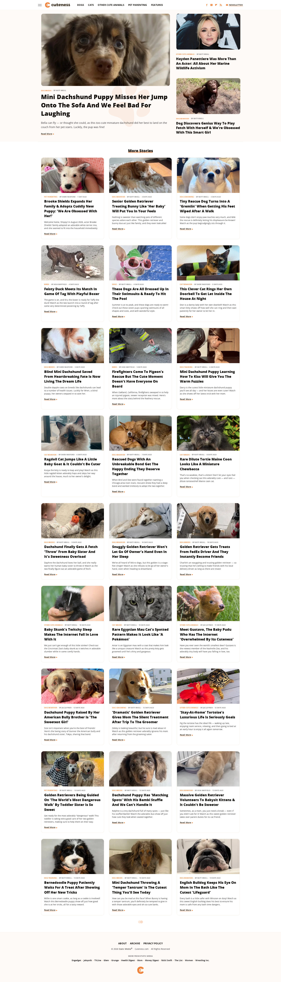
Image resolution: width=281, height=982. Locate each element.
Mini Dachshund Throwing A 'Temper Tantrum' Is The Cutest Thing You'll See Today (139, 887)
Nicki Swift (166, 960)
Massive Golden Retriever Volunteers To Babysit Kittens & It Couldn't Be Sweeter (207, 800)
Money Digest (152, 960)
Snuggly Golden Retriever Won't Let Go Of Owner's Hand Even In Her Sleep (139, 551)
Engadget (76, 960)
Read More (46, 133)
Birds (46, 284)
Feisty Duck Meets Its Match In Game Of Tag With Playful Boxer (71, 291)
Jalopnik (88, 960)
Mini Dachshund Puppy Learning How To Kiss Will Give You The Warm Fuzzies (207, 376)
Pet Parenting (137, 5)
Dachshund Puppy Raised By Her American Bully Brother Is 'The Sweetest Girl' (72, 717)
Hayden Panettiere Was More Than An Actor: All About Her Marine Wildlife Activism (206, 63)
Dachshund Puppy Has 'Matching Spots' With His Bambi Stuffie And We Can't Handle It (140, 800)
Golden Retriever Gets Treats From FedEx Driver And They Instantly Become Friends (205, 551)
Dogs (80, 5)
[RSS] (221, 5)
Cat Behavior (186, 284)
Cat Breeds (185, 455)
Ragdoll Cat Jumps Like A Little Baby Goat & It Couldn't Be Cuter (72, 461)
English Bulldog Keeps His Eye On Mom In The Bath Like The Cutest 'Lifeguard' (208, 887)
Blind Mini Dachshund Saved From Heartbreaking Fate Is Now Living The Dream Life (72, 376)
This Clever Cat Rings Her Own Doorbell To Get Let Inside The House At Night (206, 294)
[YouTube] (211, 5)
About (122, 943)
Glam (106, 960)
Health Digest (128, 960)
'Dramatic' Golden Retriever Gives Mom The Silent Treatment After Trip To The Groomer (140, 717)
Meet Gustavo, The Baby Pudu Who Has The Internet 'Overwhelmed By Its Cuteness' (207, 634)
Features (157, 5)
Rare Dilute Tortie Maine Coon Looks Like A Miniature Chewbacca (206, 464)
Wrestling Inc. (202, 960)
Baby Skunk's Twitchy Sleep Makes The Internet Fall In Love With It (71, 634)
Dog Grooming (187, 197)
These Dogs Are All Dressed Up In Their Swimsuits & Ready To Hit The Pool (140, 294)
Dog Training (186, 367)
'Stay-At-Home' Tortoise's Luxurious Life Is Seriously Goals (207, 714)
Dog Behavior (182, 118)
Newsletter (236, 5)
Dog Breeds (46, 90)
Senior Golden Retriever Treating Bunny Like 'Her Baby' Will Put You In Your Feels (138, 206)
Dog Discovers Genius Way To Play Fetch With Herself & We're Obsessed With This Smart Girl (208, 128)
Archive (135, 943)
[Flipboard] (216, 5)
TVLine (97, 960)
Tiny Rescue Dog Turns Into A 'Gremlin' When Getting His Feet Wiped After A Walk (207, 206)
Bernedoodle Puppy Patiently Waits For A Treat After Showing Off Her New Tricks (72, 887)
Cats (91, 5)
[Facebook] (207, 5)
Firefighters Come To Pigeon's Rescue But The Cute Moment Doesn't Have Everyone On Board (137, 379)
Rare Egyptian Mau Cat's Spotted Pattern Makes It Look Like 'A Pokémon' (140, 634)
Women (189, 960)
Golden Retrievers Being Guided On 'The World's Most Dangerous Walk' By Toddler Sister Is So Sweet (72, 802)
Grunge (115, 960)
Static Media (125, 949)
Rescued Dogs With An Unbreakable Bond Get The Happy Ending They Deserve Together (136, 466)
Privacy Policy (153, 943)
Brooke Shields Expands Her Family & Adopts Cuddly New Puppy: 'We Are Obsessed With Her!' (70, 208)
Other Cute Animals (111, 5)
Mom (140, 960)
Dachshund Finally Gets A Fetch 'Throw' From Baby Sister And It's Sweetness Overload (71, 551)
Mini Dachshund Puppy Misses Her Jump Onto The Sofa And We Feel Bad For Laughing (104, 105)
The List (179, 960)
